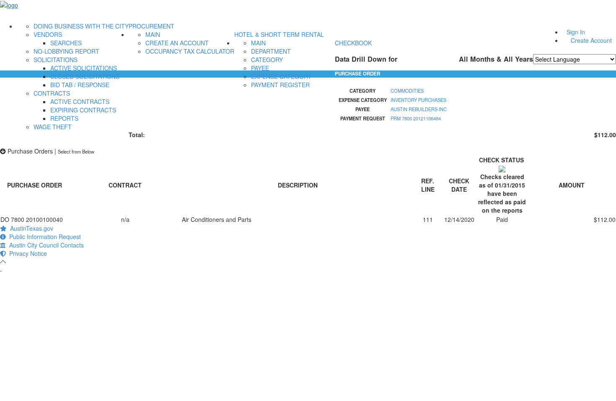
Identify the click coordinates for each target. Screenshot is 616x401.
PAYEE (260, 68)
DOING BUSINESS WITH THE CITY (81, 26)
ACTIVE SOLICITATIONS (83, 68)
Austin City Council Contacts (45, 245)
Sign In (576, 32)
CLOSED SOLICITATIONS (84, 76)
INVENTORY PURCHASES (418, 99)
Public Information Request (43, 236)
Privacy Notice (26, 253)
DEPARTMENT (271, 51)
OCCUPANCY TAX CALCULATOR (189, 51)
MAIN (152, 34)
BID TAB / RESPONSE (79, 85)
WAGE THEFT (53, 126)
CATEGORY (267, 59)
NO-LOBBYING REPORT (66, 51)
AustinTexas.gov (30, 228)
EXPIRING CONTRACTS (83, 110)
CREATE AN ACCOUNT (177, 43)
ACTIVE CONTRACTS (79, 101)
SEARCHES (66, 43)
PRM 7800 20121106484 (416, 118)
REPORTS (64, 118)
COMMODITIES (407, 90)
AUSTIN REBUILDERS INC (419, 109)
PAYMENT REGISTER (280, 85)
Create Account (591, 40)
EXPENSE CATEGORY (281, 76)
